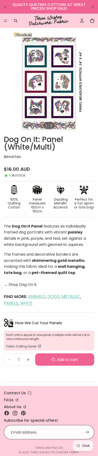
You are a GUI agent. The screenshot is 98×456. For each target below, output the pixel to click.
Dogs (54, 296)
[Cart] (92, 20)
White (26, 303)
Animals (37, 296)
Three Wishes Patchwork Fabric (54, 452)
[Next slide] (93, 6)
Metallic (71, 296)
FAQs (9, 399)
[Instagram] (15, 413)
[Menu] (5, 20)
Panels (11, 303)
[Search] (15, 20)
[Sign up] (87, 432)
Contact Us (15, 393)
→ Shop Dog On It (20, 284)
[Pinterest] (23, 413)
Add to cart (67, 359)
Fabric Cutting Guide (21, 346)
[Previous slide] (5, 6)
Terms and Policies (49, 448)
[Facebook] (7, 413)
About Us (13, 406)
